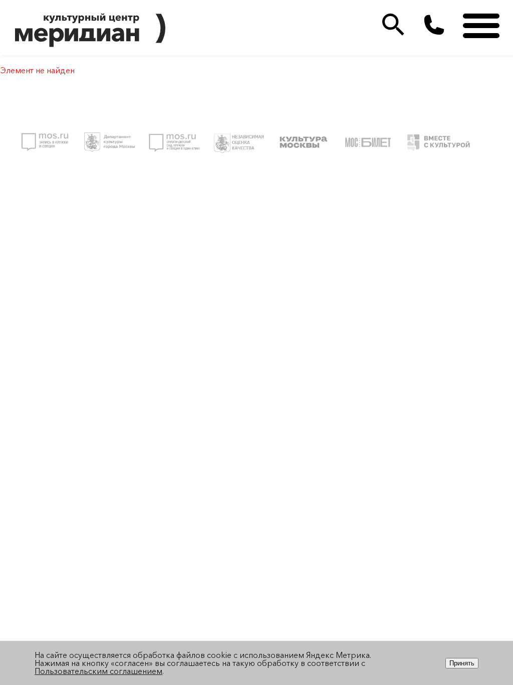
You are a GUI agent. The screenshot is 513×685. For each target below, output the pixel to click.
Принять (461, 663)
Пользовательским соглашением (98, 671)
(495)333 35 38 (434, 25)
